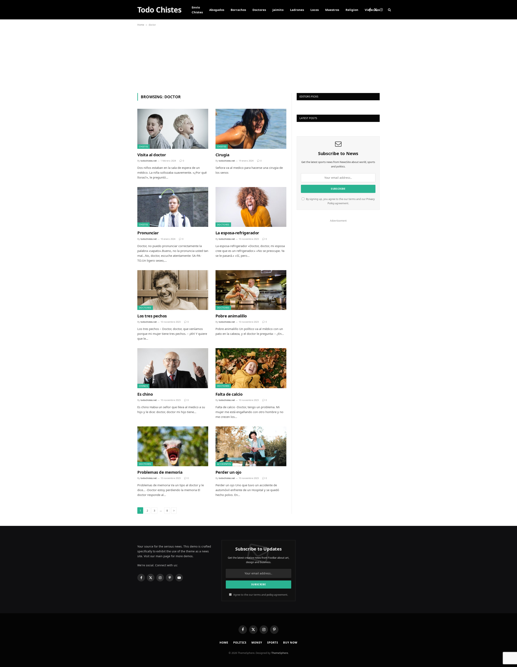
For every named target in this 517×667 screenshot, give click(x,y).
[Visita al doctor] (172, 129)
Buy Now (290, 642)
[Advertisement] (258, 58)
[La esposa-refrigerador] (250, 207)
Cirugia (222, 155)
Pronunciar (148, 233)
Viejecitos (372, 10)
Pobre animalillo (231, 316)
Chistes (143, 146)
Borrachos (238, 10)
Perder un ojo (228, 472)
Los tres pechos (152, 316)
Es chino (145, 394)
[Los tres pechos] (172, 290)
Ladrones (297, 10)
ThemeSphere (279, 653)
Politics (239, 642)
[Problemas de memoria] (172, 446)
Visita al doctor (151, 155)
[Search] (389, 9)
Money (256, 642)
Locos (314, 10)
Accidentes (224, 463)
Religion (352, 10)
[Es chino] (172, 368)
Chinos (143, 385)
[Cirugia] (250, 129)
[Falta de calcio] (250, 368)
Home (140, 24)
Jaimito (278, 10)
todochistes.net (149, 160)
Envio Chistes (197, 9)
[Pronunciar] (172, 207)
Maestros (332, 10)
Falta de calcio (229, 394)
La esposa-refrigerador (237, 233)
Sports (272, 642)
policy (270, 594)
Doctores (259, 10)
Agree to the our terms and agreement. (260, 594)
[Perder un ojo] (250, 446)
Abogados (216, 10)
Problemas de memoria (159, 472)
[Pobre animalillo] (250, 290)
